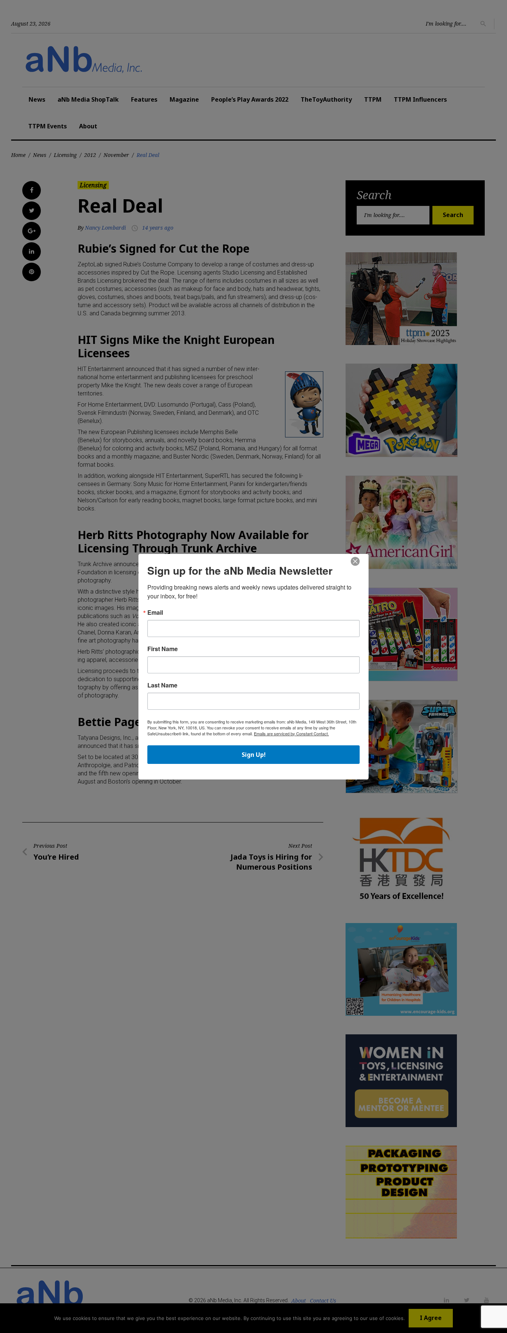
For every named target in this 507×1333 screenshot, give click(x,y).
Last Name (162, 685)
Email (155, 612)
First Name (162, 649)
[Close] (355, 561)
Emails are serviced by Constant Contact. (291, 733)
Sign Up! (254, 755)
